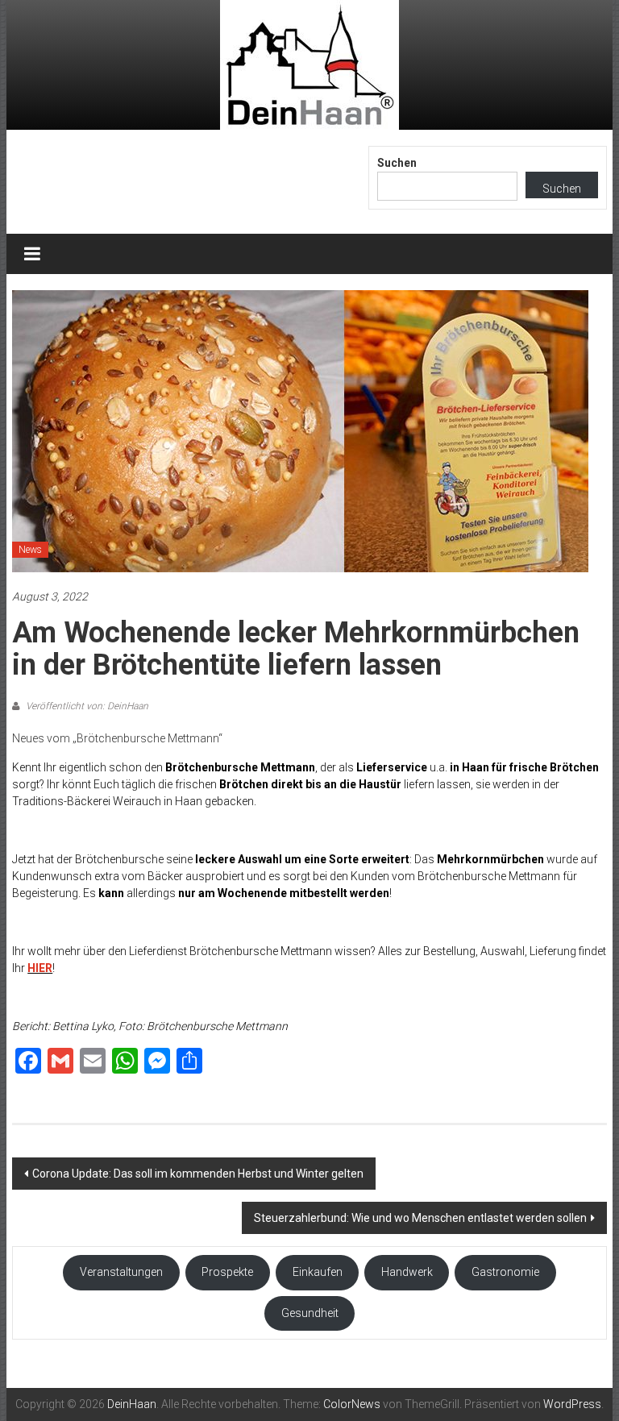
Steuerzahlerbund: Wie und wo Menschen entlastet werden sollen (420, 1217)
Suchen (397, 162)
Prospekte (227, 1271)
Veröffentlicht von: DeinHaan (85, 706)
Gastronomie (505, 1271)
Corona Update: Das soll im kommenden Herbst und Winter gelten (198, 1173)
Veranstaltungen (121, 1271)
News (30, 549)
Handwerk (407, 1271)
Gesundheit (310, 1313)
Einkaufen (318, 1271)
